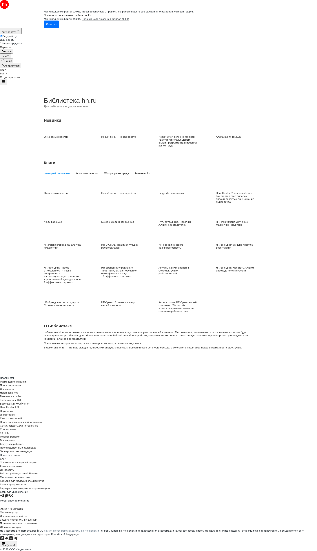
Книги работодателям (57, 173)
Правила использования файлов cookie (105, 19)
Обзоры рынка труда (116, 173)
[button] (3, 69)
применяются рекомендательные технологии (71, 530)
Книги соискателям (87, 173)
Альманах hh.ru (143, 173)
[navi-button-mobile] (3, 82)
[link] (6, 60)
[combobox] (8, 544)
